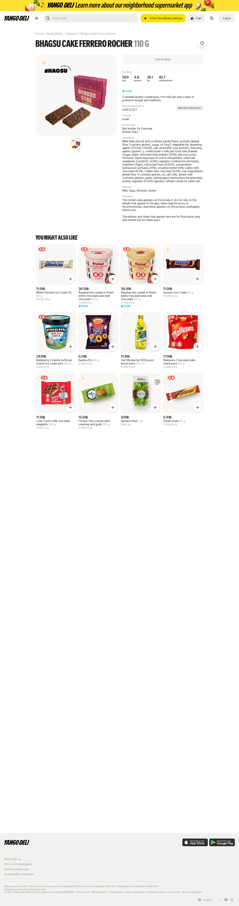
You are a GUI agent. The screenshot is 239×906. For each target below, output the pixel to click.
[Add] (70, 279)
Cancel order (173, 892)
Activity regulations (192, 892)
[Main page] (17, 19)
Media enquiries (99, 892)
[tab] (76, 144)
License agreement (135, 892)
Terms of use (82, 892)
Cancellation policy (155, 892)
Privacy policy (116, 892)
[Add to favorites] (202, 43)
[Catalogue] (36, 18)
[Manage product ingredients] (212, 18)
